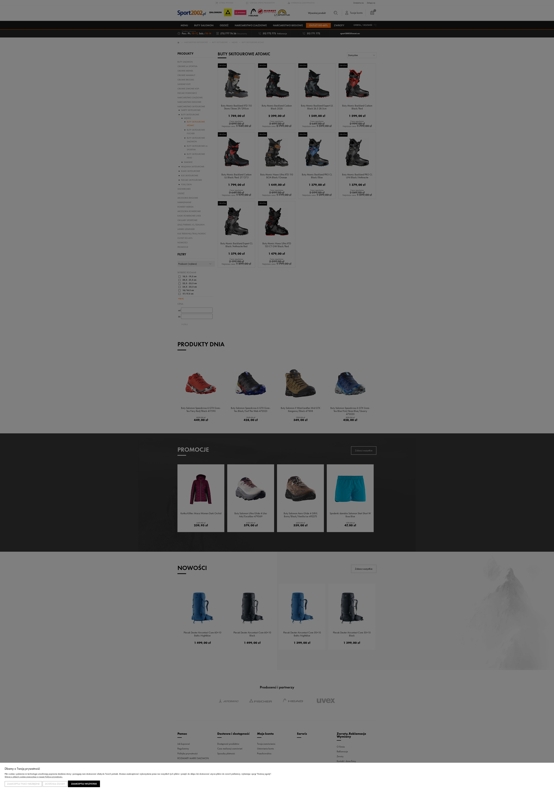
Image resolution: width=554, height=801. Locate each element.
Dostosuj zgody (55, 783)
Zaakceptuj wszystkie (84, 783)
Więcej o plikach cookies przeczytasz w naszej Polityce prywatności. (34, 776)
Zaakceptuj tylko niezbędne (23, 783)
